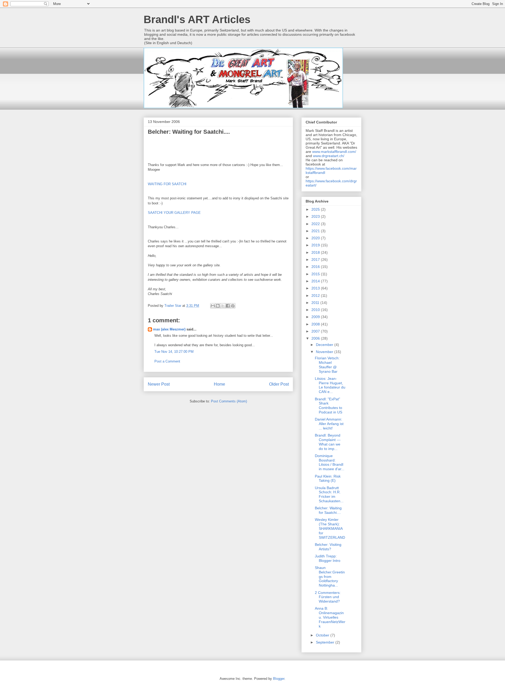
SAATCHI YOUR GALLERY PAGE (174, 213)
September (325, 642)
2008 (316, 324)
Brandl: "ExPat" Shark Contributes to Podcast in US (328, 405)
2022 (316, 224)
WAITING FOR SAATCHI (167, 184)
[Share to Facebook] (227, 305)
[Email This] (212, 305)
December (325, 345)
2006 (316, 338)
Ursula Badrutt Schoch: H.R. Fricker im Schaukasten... (329, 494)
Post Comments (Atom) (229, 401)
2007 (316, 331)
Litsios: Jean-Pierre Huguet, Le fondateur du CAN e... (330, 385)
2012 (316, 295)
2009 (316, 317)
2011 (315, 303)
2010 (316, 310)
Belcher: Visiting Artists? (328, 546)
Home (219, 384)
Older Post (279, 384)
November (325, 352)
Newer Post (159, 384)
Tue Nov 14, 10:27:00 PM (174, 352)
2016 (316, 267)
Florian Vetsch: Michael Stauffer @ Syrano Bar (327, 364)
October (323, 635)
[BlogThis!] (217, 305)
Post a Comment (167, 361)
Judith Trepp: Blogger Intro (327, 558)
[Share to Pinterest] (232, 305)
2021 (316, 231)
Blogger (278, 679)
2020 (316, 238)
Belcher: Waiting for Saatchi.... (328, 510)
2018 (316, 252)
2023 (316, 216)
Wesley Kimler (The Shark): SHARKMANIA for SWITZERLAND (330, 528)
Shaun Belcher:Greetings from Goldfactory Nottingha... (330, 576)
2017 (316, 259)
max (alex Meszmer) (169, 329)
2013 (316, 288)
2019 (316, 245)
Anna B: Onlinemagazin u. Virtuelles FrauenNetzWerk (330, 617)
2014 (316, 281)
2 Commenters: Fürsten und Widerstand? (328, 597)
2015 (316, 274)
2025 (316, 209)
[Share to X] (222, 305)
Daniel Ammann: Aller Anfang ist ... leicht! (329, 423)
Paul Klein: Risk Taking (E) (328, 478)
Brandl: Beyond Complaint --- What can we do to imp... (328, 441)
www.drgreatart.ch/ (328, 156)
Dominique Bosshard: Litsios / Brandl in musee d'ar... (329, 462)
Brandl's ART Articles (197, 19)
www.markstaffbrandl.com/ (334, 151)
